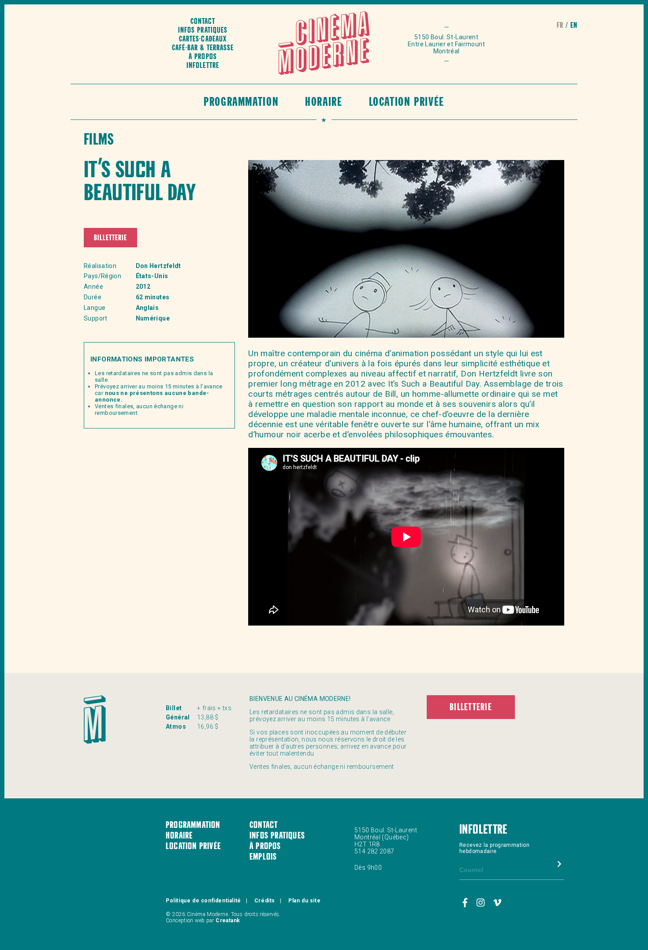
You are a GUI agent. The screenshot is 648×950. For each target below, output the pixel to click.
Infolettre (202, 66)
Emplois (263, 857)
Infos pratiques (202, 30)
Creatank (228, 920)
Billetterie (110, 238)
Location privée (406, 103)
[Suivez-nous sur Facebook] (466, 903)
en (573, 26)
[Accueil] (324, 44)
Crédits (264, 901)
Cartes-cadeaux (202, 39)
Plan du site (304, 901)
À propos (202, 57)
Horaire (323, 103)
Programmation (241, 103)
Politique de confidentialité (203, 901)
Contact (202, 22)
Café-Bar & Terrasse (202, 48)
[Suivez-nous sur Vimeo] (497, 903)
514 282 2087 (374, 851)
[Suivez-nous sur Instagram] (481, 903)
